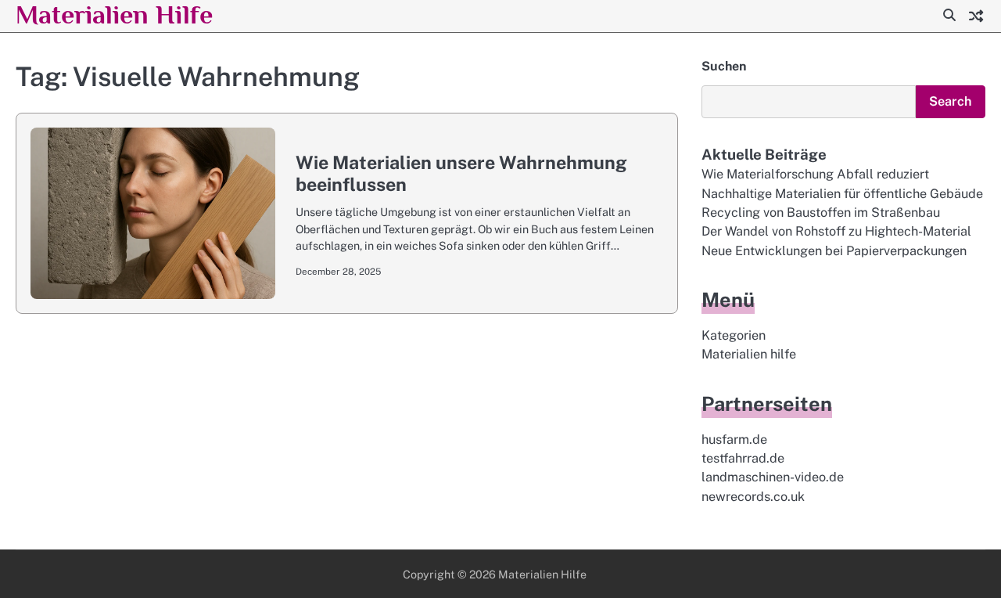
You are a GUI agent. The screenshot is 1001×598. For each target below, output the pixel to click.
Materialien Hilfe (114, 14)
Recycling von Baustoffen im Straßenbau (820, 212)
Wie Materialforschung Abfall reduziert (815, 174)
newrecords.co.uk (753, 496)
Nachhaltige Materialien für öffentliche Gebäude (842, 193)
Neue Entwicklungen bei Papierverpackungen (834, 250)
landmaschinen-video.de (772, 477)
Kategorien (733, 335)
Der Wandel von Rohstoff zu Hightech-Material (836, 231)
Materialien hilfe (748, 354)
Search (950, 101)
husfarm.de (734, 439)
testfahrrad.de (742, 458)
